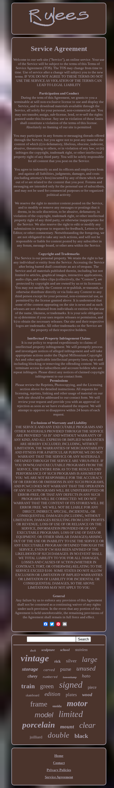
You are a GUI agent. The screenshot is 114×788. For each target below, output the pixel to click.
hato (86, 675)
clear (87, 725)
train (28, 686)
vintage (35, 658)
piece (92, 687)
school (65, 650)
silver (71, 660)
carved (49, 670)
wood (87, 694)
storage (30, 669)
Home (58, 756)
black (81, 736)
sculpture (48, 650)
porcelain (38, 724)
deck (33, 650)
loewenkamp (70, 677)
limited (71, 714)
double (58, 735)
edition (52, 694)
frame (38, 704)
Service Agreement (59, 777)
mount (67, 726)
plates (71, 694)
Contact (59, 763)
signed (70, 685)
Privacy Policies (59, 770)
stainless (81, 650)
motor (77, 703)
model (44, 715)
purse (65, 669)
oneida (57, 706)
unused (86, 668)
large (89, 659)
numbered (50, 677)
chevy (32, 676)
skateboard (32, 695)
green (47, 686)
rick (57, 661)
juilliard (36, 737)
